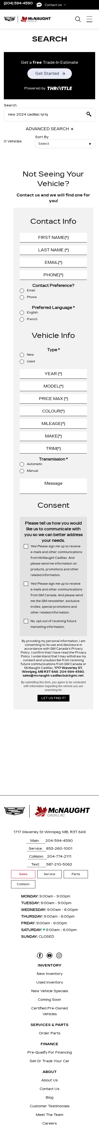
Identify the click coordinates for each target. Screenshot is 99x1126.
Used (31, 361)
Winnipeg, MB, (56, 832)
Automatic (34, 464)
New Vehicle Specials (49, 991)
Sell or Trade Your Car (49, 1061)
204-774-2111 (59, 857)
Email (31, 290)
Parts (76, 874)
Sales (23, 874)
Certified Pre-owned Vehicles (49, 1011)
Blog (49, 1098)
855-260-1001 (59, 849)
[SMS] (39, 4)
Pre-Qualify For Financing (49, 1052)
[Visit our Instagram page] (59, 955)
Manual (32, 470)
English (32, 312)
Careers (49, 1123)
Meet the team (49, 1115)
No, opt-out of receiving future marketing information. (53, 624)
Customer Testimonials (49, 1106)
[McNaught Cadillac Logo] (29, 19)
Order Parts (49, 1033)
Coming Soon (49, 1000)
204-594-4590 (59, 841)
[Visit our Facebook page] (40, 955)
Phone (32, 297)
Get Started (47, 73)
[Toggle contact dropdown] (65, 5)
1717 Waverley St (28, 832)
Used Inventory (49, 982)
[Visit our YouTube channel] (49, 955)
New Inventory (49, 974)
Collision (23, 884)
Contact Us (49, 1089)
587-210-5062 (59, 864)
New (30, 354)
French (32, 319)
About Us (49, 1080)
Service (49, 874)
